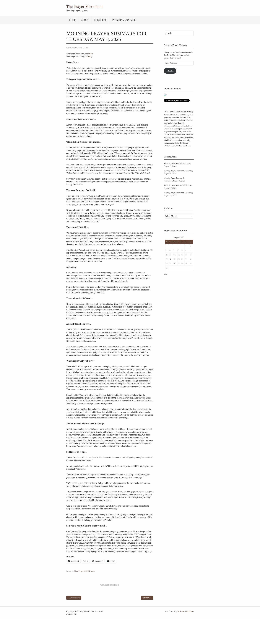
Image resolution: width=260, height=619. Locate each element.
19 (174, 259)
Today (89, 56)
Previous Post (73, 598)
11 (170, 255)
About (85, 20)
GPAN (87, 47)
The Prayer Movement (84, 6)
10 (166, 255)
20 (178, 259)
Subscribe (100, 20)
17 (166, 259)
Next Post (147, 598)
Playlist (90, 54)
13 (178, 255)
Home (72, 20)
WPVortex (181, 611)
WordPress (190, 611)
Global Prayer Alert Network (84, 571)
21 (182, 259)
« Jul (165, 274)
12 (174, 255)
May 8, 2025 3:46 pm (74, 47)
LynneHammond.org (124, 20)
